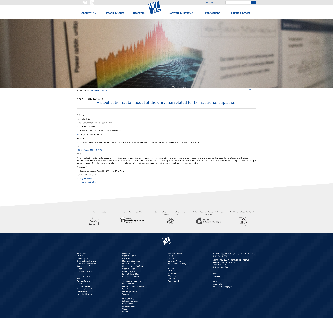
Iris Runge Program (175, 261)
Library (125, 311)
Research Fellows (83, 281)
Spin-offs (125, 289)
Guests (79, 283)
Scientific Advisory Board (86, 263)
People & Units (115, 12)
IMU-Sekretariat (174, 276)
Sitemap (216, 276)
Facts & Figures (82, 258)
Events (170, 256)
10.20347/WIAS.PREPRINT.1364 (90, 150)
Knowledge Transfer (130, 291)
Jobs (215, 273)
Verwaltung (172, 273)
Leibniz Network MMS (130, 274)
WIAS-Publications (99, 90)
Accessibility (218, 284)
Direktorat (172, 270)
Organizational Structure (86, 261)
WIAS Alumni (82, 291)
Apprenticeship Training (177, 263)
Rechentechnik (173, 281)
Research (139, 12)
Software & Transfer (181, 12)
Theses (125, 309)
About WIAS (88, 12)
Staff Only (208, 2)
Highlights (126, 258)
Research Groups (128, 263)
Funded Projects (128, 271)
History (79, 269)
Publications (212, 12)
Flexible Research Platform (132, 266)
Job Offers (171, 258)
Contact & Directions (85, 271)
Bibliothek (172, 278)
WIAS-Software (128, 283)
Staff (78, 278)
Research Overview (129, 256)
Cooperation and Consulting (133, 286)
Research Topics (128, 269)
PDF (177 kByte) (85, 178)
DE (250, 89)
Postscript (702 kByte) (87, 182)
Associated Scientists (85, 289)
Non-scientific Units (84, 294)
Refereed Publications (130, 301)
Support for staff (83, 266)
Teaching (125, 294)
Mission (80, 256)
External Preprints (129, 306)
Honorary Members (84, 286)
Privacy (216, 281)
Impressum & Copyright (222, 286)
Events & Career (240, 12)
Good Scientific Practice (131, 276)
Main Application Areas (131, 261)
